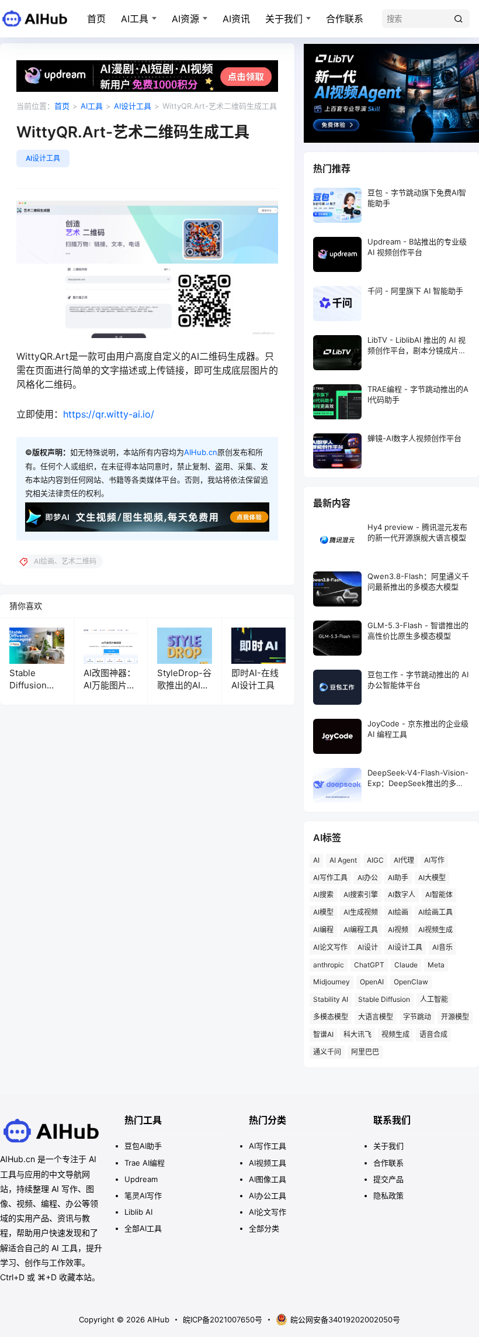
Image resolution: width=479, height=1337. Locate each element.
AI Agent (343, 860)
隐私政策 (388, 1195)
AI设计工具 (132, 106)
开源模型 (455, 1016)
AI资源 (185, 19)
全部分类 (264, 1228)
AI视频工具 (267, 1162)
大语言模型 (375, 1016)
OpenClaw (411, 981)
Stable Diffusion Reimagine (31, 685)
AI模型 (323, 912)
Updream (141, 1179)
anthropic (328, 964)
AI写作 (434, 860)
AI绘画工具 (435, 912)
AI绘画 (398, 912)
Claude (406, 964)
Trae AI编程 (144, 1162)
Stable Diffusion (384, 999)
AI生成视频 (360, 912)
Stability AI (330, 999)
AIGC (375, 860)
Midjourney (331, 981)
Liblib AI (138, 1212)
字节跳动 (417, 1016)
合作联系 (344, 19)
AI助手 (398, 877)
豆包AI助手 (143, 1145)
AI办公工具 (267, 1195)
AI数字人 (401, 894)
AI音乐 (442, 947)
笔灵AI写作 (143, 1195)
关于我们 (284, 19)
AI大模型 (432, 877)
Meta (436, 964)
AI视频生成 (435, 929)
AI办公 (367, 877)
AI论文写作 (330, 947)
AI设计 (367, 947)
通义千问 (327, 1051)
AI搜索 (323, 894)
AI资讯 (236, 19)
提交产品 (388, 1179)
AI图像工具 (267, 1179)
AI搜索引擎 (360, 894)
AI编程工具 (360, 929)
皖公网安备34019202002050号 (345, 1319)
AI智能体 (439, 894)
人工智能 (434, 999)
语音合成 (433, 1034)
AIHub (157, 1319)
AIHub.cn (200, 452)
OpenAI (372, 981)
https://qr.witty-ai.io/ (108, 414)
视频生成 (395, 1034)
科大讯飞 (357, 1034)
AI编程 (323, 929)
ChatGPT (369, 964)
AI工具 (134, 19)
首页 (96, 19)
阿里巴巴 (365, 1051)
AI (316, 860)
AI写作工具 (330, 877)
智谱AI (323, 1034)
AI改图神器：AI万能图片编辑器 (110, 685)
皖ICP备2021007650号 (222, 1319)
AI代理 (404, 860)
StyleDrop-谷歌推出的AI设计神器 (184, 685)
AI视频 (398, 929)
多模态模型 (330, 1016)
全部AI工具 (143, 1228)
